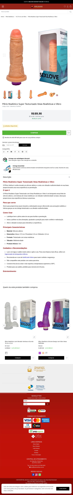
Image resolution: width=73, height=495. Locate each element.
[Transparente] (6, 353)
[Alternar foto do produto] (34, 337)
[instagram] (36, 474)
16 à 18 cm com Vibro (21, 16)
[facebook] (33, 474)
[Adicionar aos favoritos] (33, 358)
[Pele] (43, 353)
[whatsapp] (39, 474)
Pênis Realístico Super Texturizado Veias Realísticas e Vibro (42, 16)
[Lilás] (39, 353)
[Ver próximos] (69, 325)
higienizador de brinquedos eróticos (16, 254)
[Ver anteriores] (4, 325)
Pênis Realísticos (10, 16)
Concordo (63, 488)
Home (2, 16)
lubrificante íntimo (28, 257)
